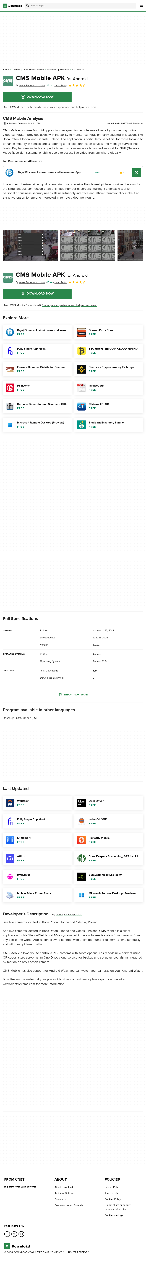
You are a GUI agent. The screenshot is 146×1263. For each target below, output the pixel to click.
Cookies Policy (113, 1199)
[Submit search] (28, 6)
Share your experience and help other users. (69, 107)
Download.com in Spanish (68, 1205)
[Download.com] (12, 6)
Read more (138, 123)
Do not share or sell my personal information (118, 1207)
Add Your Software (64, 1193)
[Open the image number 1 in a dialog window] (87, 245)
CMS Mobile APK (52, 78)
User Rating (60, 85)
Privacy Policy (112, 1187)
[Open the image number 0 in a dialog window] (30, 245)
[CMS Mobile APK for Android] (8, 81)
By (30, 85)
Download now (40, 97)
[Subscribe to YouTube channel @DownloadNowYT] (21, 1234)
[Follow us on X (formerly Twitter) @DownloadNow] (14, 1234)
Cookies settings (114, 1215)
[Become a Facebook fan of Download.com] (7, 1234)
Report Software (76, 694)
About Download (63, 1187)
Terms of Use (112, 1193)
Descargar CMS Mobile (17, 718)
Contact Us (60, 1199)
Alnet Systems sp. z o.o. (69, 914)
